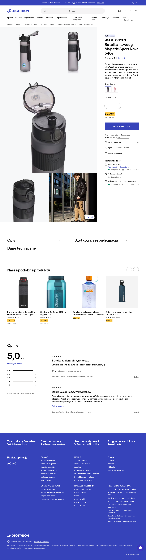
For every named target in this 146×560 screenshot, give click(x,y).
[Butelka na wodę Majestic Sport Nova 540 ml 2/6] (24, 51)
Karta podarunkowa (127, 19)
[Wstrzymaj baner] (133, 3)
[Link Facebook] (9, 463)
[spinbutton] (113, 106)
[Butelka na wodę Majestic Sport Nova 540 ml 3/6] (48, 124)
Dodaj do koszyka (121, 126)
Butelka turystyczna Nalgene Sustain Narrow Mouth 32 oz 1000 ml (88, 313)
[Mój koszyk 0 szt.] (136, 11)
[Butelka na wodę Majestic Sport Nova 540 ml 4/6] (24, 197)
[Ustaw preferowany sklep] (119, 11)
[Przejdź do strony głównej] (18, 11)
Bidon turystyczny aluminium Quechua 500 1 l (119, 313)
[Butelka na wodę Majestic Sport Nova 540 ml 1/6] (73, 51)
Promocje (105, 18)
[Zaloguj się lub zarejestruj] (130, 11)
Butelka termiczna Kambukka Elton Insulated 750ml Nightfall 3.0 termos (23, 313)
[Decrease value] (107, 106)
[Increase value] (118, 106)
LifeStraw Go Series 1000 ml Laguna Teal (53, 313)
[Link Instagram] (14, 463)
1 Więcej (89, 217)
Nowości (115, 18)
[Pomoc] (125, 11)
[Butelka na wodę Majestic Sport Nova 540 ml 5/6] (73, 197)
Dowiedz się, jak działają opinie (19, 393)
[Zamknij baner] (137, 3)
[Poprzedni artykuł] (129, 269)
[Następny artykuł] (136, 269)
